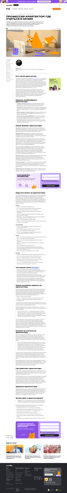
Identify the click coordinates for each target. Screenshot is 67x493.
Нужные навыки (30, 109)
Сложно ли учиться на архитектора (9, 75)
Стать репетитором (9, 484)
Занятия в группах (18, 474)
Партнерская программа (10, 475)
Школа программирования (18, 479)
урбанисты (35, 87)
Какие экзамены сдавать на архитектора (8, 73)
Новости (31, 8)
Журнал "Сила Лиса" (28, 474)
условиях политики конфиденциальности (52, 181)
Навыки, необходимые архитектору (9, 64)
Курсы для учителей (18, 483)
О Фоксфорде (8, 470)
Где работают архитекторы (8, 77)
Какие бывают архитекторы (8, 66)
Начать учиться (56, 8)
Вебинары (26, 472)
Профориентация (27, 471)
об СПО (35, 268)
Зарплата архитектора (9, 79)
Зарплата (26, 388)
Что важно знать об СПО (9, 70)
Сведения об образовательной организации (9, 479)
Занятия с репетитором (19, 472)
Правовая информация (9, 477)
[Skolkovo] (58, 490)
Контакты (7, 471)
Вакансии (7, 482)
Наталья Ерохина (11, 28)
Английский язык (18, 477)
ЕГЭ (16, 470)
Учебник (26, 470)
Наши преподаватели (9, 472)
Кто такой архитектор (8, 62)
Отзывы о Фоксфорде (9, 474)
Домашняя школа (18, 480)
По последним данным (36, 78)
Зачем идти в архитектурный (8, 81)
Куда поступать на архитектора (9, 68)
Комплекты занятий (18, 475)
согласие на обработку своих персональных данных (50, 432)
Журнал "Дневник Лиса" (28, 475)
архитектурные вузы (29, 195)
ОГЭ (16, 471)
